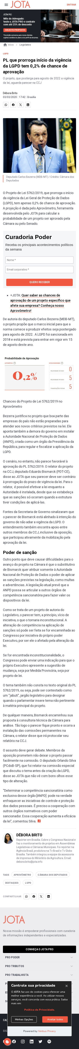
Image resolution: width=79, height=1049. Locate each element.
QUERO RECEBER (39, 282)
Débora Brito (10, 93)
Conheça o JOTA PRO (39, 949)
